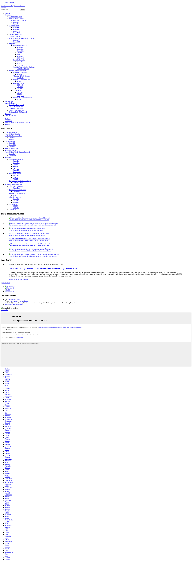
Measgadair (20, 96)
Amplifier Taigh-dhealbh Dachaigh (24, 67)
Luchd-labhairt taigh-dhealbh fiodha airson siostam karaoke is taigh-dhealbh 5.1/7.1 (43, 268)
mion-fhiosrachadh (22, 279)
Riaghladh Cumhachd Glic (21, 79)
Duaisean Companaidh (16, 106)
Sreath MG (16, 33)
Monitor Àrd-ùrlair (15, 36)
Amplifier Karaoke (19, 60)
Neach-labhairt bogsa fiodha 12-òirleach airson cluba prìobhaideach (30, 251)
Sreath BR (16, 29)
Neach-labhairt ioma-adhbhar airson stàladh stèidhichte (26, 230)
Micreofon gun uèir (19, 83)
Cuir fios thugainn (10, 115)
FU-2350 (20, 65)
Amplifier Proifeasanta (20, 45)
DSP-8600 (20, 78)
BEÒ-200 (20, 85)
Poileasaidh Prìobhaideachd (14, 304)
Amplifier (12, 44)
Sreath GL (16, 22)
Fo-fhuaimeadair (14, 26)
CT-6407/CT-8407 (23, 69)
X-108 (19, 81)
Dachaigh (8, 13)
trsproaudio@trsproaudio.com (19, 301)
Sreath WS (16, 31)
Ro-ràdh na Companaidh (16, 105)
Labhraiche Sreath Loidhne (17, 20)
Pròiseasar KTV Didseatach (21, 76)
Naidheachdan (9, 101)
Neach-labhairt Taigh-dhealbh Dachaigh (21, 38)
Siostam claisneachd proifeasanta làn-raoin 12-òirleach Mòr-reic (29, 246)
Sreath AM (16, 42)
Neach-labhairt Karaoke (16, 18)
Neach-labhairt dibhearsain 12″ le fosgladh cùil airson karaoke (28, 240)
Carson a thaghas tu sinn (16, 110)
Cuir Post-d (4, 310)
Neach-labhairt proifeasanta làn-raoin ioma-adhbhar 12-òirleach (29, 220)
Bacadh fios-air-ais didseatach (22, 97)
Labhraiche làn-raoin (15, 17)
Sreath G (15, 24)
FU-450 (19, 63)
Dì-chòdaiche (17, 90)
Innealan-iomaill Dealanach (17, 70)
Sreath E (19, 53)
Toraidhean (8, 15)
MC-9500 (20, 88)
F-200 (19, 99)
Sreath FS (16, 27)
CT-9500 (19, 92)
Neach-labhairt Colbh (15, 35)
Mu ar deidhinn (9, 103)
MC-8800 (20, 87)
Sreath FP (20, 56)
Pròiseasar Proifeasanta (20, 72)
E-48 (18, 54)
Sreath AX (20, 51)
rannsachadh (13, 279)
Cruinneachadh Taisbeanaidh (18, 112)
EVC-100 (20, 62)
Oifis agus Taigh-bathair (16, 108)
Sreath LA (20, 47)
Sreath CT (16, 40)
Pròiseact (7, 114)
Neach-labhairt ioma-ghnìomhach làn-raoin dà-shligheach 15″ (28, 235)
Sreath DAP (20, 74)
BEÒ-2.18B (20, 58)
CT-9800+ (20, 94)
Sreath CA (20, 49)
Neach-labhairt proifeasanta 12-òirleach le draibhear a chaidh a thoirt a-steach (33, 256)
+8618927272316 (14, 299)
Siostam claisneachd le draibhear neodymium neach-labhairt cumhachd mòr (32, 225)
